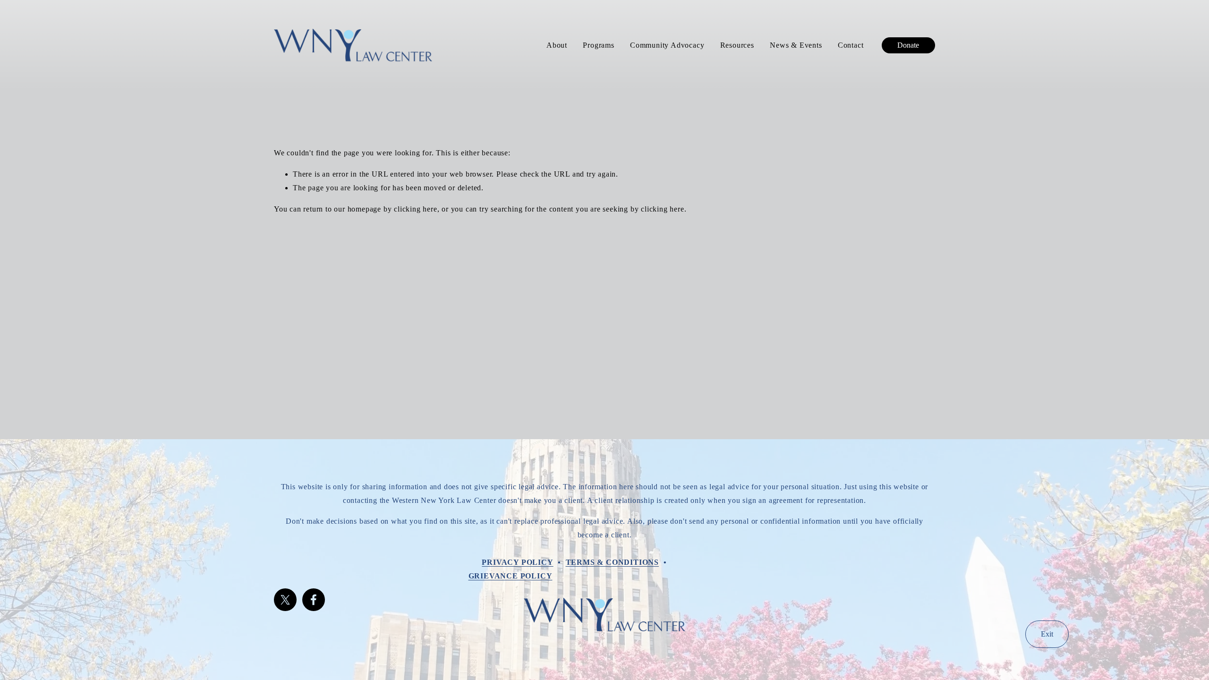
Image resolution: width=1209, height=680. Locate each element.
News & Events (796, 45)
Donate (908, 45)
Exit (1047, 634)
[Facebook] (313, 599)
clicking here (415, 209)
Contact (851, 45)
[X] (285, 599)
